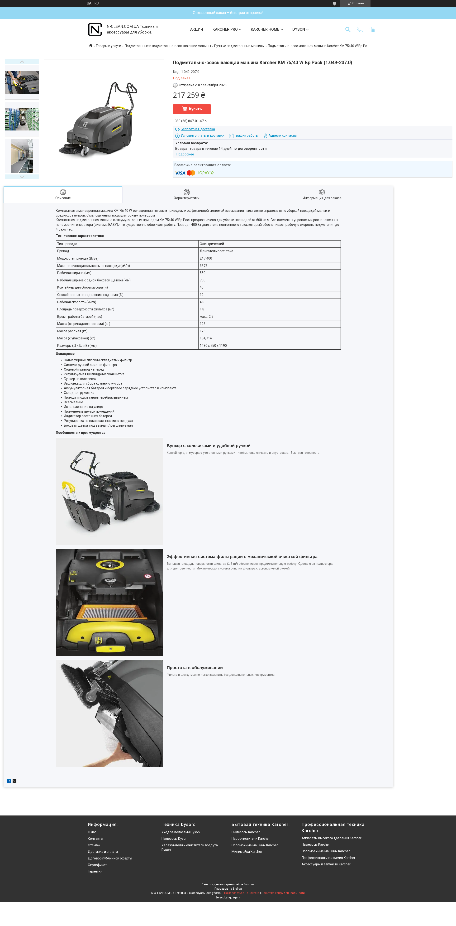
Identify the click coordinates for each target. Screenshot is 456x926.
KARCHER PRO (225, 29)
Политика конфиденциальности (283, 893)
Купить (195, 109)
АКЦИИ (196, 29)
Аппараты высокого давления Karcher (331, 838)
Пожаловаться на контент (241, 893)
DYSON (298, 29)
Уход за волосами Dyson (181, 832)
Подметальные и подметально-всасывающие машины (168, 46)
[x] (14, 782)
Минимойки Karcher (247, 852)
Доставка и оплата (103, 852)
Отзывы (94, 845)
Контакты (95, 838)
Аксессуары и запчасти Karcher (326, 864)
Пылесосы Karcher (246, 832)
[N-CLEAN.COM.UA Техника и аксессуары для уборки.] (95, 29)
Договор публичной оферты (110, 858)
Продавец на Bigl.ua (228, 888)
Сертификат (97, 865)
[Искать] (348, 29)
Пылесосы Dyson (174, 838)
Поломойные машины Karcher (255, 845)
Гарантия (95, 871)
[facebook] (9, 782)
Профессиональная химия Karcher (328, 858)
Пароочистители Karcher (251, 838)
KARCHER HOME (265, 29)
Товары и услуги (108, 46)
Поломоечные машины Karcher (326, 851)
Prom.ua (249, 884)
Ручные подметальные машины (239, 46)
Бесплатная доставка (198, 129)
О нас (92, 832)
